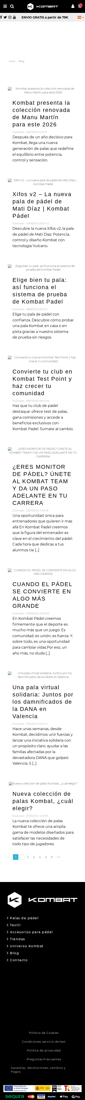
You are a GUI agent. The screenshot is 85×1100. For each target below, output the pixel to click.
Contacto (19, 960)
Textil (15, 925)
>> (58, 857)
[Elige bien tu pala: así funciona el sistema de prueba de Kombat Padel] (43, 267)
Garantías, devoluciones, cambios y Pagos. (38, 1069)
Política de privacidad (44, 1050)
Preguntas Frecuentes (44, 1059)
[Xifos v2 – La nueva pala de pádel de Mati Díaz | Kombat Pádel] (43, 182)
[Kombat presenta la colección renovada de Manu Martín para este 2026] (43, 90)
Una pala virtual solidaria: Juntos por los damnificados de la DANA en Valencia (42, 701)
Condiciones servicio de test (44, 1041)
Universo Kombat (27, 946)
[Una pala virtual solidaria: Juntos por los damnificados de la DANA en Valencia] (43, 675)
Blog (14, 953)
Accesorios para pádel (31, 932)
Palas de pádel (24, 918)
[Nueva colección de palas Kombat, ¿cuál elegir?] (43, 783)
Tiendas (17, 939)
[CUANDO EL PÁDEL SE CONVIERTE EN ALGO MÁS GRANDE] (43, 572)
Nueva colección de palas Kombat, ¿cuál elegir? (42, 801)
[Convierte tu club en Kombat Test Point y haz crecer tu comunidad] (43, 359)
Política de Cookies (44, 1033)
